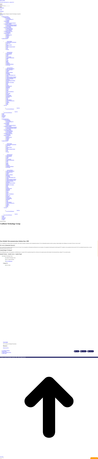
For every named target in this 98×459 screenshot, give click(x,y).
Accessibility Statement (6, 350)
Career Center (4, 353)
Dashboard (2, 11)
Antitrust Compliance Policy (6, 352)
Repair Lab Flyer (6, 347)
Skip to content (2, 0)
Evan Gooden (5, 342)
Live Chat (94, 458)
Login (1, 9)
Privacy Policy (4, 351)
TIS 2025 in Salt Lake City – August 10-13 (7, 2)
